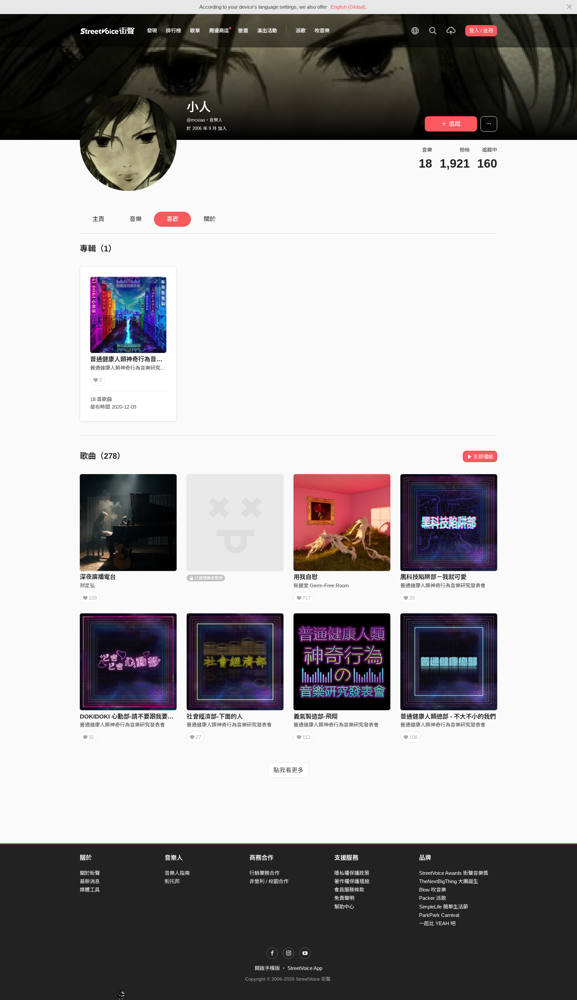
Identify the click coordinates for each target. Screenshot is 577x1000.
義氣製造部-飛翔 (316, 716)
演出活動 (267, 30)
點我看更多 (288, 770)
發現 (152, 30)
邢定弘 (87, 585)
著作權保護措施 (351, 881)
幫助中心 (344, 907)
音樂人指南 (177, 873)
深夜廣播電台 (98, 577)
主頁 (98, 219)
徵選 (243, 30)
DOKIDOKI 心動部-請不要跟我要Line (130, 716)
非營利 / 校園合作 (268, 881)
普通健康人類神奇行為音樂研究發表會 (141, 359)
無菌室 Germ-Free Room (321, 585)
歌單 (195, 30)
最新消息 (90, 881)
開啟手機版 (267, 968)
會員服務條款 (349, 889)
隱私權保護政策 (351, 873)
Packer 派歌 (432, 898)
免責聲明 (344, 898)
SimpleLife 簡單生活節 (443, 907)
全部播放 (483, 456)
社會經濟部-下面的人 (215, 716)
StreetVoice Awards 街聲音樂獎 (453, 873)
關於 (210, 219)
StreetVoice (107, 30)
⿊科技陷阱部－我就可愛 (433, 577)
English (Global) (348, 7)
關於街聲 (90, 873)
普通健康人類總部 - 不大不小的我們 (448, 716)
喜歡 (173, 219)
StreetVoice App (304, 968)
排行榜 (173, 30)
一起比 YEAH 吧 (437, 923)
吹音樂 (322, 30)
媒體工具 (90, 889)
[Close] (569, 7)
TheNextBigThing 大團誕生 (448, 881)
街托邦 (172, 881)
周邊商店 (219, 30)
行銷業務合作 (264, 873)
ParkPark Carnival (439, 915)
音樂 (136, 219)
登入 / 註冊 (481, 30)
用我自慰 (306, 577)
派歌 (301, 30)
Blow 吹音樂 (432, 889)
